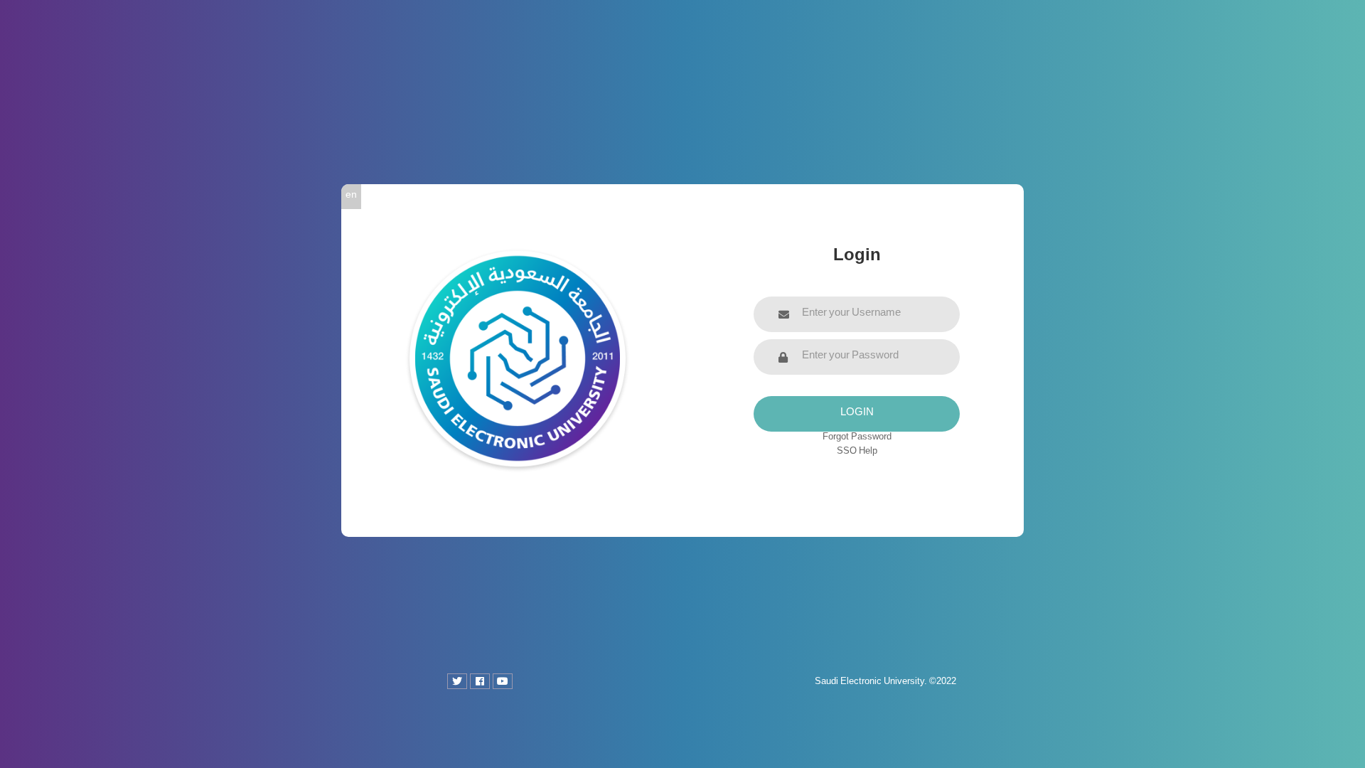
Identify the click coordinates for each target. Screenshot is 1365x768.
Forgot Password (857, 438)
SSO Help (857, 452)
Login (857, 413)
